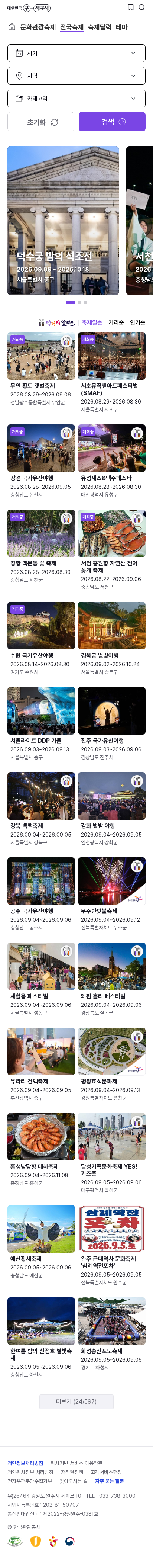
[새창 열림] (15, 1541)
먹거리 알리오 (57, 323)
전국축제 (72, 27)
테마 (122, 27)
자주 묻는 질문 (109, 1481)
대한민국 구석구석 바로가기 (29, 8)
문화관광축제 (38, 27)
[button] (70, 302)
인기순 (138, 322)
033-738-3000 (117, 1496)
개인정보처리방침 (25, 1463)
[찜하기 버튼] (130, 7)
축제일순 (92, 322)
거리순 (116, 322)
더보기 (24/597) (76, 1401)
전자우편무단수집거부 (29, 1481)
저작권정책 (72, 1472)
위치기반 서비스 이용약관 (76, 1463)
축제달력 (100, 27)
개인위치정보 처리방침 (30, 1472)
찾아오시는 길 (73, 1481)
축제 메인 (11, 26)
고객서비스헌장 (106, 1472)
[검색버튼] (142, 7)
